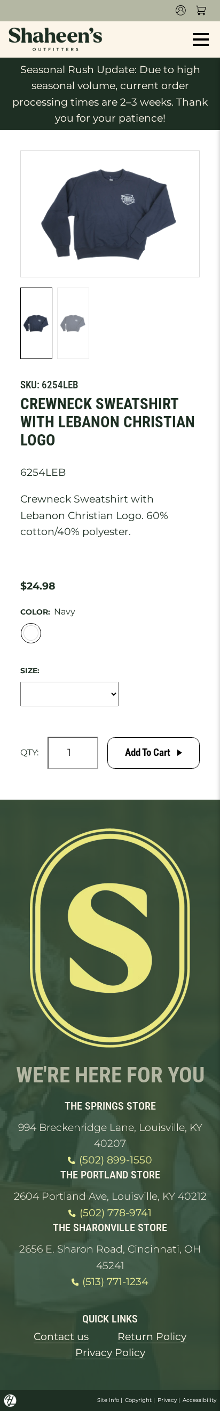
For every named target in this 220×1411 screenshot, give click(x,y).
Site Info (108, 1400)
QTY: (29, 752)
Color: (35, 612)
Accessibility (199, 1400)
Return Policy (151, 1336)
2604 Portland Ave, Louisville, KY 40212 (110, 1196)
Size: (30, 670)
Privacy (167, 1400)
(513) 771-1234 (115, 1282)
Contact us (61, 1336)
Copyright (138, 1400)
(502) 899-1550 (115, 1160)
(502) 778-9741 (116, 1213)
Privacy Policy (110, 1352)
